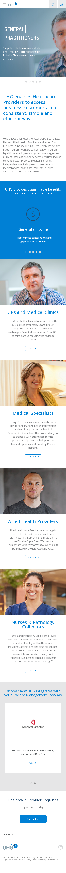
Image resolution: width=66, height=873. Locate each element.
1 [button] (26, 82)
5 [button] (40, 82)
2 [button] (29, 81)
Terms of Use (39, 859)
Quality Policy (52, 859)
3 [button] (33, 82)
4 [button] (36, 82)
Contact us (33, 819)
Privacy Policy (25, 859)
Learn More (32, 348)
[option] (33, 42)
